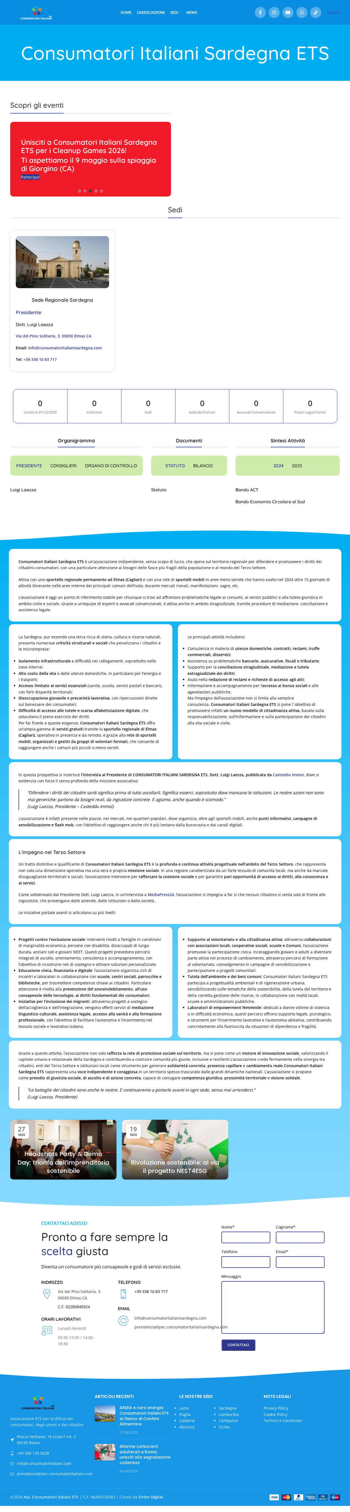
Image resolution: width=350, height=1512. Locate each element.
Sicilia (224, 1427)
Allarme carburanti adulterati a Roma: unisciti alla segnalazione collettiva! (145, 1454)
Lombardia (229, 1414)
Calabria (187, 1420)
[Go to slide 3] (90, 191)
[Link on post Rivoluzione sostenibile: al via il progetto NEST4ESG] (175, 1150)
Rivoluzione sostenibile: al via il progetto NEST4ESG (175, 1166)
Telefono (229, 1251)
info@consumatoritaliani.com (44, 1463)
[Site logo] (36, 12)
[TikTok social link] (315, 12)
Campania (228, 1420)
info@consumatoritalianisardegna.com (65, 347)
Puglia (185, 1414)
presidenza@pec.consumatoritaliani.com (55, 1474)
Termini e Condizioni (283, 1420)
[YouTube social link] (288, 12)
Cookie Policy (275, 1414)
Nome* (228, 1227)
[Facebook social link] (260, 12)
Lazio (184, 1408)
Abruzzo (187, 1427)
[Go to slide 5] (101, 191)
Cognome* (285, 1227)
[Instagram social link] (274, 12)
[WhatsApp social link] (301, 12)
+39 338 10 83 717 (40, 359)
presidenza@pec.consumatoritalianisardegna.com (181, 1327)
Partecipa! (30, 177)
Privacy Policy (276, 1408)
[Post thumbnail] (105, 1420)
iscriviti (333, 12)
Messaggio (231, 1276)
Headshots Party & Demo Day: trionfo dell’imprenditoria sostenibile (63, 1162)
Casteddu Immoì (288, 774)
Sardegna (228, 1408)
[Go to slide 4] (96, 191)
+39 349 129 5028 (33, 1453)
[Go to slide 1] (79, 191)
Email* (282, 1251)
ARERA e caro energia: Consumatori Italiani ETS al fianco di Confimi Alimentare (144, 1416)
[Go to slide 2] (85, 191)
